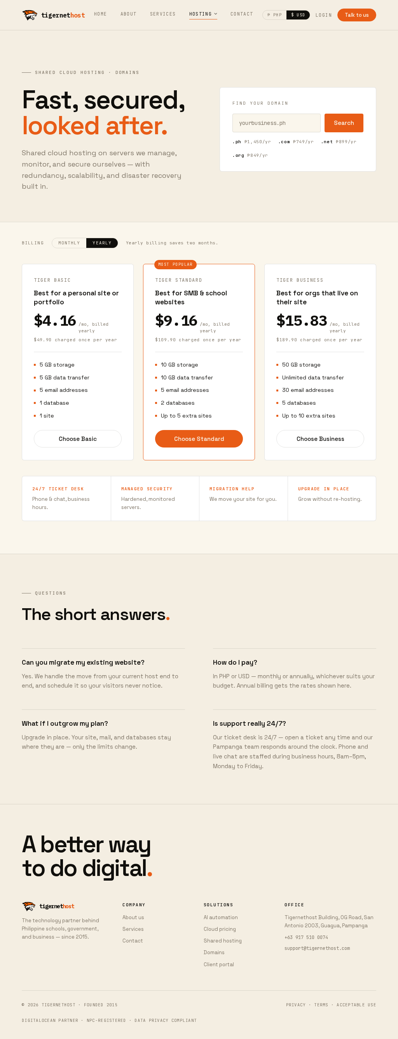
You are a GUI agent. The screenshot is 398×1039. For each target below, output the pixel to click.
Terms (321, 1004)
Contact (241, 14)
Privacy (296, 1004)
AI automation (221, 917)
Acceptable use (356, 1004)
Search (344, 122)
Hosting (200, 14)
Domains (214, 952)
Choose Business (320, 438)
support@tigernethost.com (317, 948)
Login (324, 15)
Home (100, 14)
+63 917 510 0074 (306, 937)
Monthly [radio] (69, 243)
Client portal (219, 964)
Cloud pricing (220, 929)
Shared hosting (223, 940)
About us (133, 917)
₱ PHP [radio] (274, 15)
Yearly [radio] (102, 243)
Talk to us (357, 15)
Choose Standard (199, 438)
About (128, 14)
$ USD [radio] (298, 15)
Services (163, 14)
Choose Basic (78, 438)
